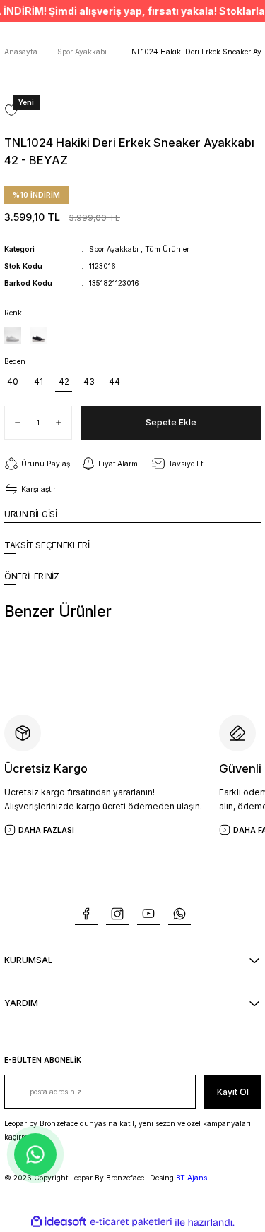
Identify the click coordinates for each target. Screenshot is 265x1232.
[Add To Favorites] (11, 110)
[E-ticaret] (131, 1221)
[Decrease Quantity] (12, 423)
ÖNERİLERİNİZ (31, 576)
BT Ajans (191, 1177)
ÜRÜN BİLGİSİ (30, 514)
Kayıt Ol (233, 1092)
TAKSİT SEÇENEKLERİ (47, 545)
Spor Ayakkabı (114, 249)
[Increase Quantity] (63, 423)
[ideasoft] (58, 1222)
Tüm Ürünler (167, 249)
